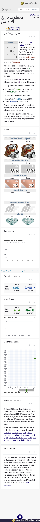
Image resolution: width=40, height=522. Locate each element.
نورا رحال (22, 433)
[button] (29, 37)
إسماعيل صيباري (10, 440)
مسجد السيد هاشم (30, 271)
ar (1, 26)
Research (35, 9)
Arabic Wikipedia (31, 3)
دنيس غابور (6, 271)
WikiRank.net (34, 15)
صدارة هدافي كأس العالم (18, 438)
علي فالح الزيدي (23, 440)
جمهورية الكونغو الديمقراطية (18, 435)
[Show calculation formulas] (20, 517)
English (7, 10)
